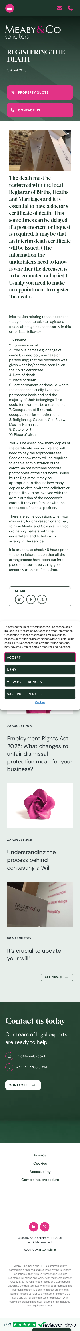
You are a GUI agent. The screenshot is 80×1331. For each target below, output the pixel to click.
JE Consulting (47, 1249)
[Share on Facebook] (31, 599)
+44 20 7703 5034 (31, 1067)
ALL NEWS (53, 977)
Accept (14, 657)
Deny (11, 669)
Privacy (40, 1155)
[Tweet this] (42, 599)
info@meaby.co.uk (31, 1056)
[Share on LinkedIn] (20, 599)
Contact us (20, 1085)
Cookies (40, 702)
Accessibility (40, 1171)
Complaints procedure (40, 1179)
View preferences (24, 681)
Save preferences (24, 694)
